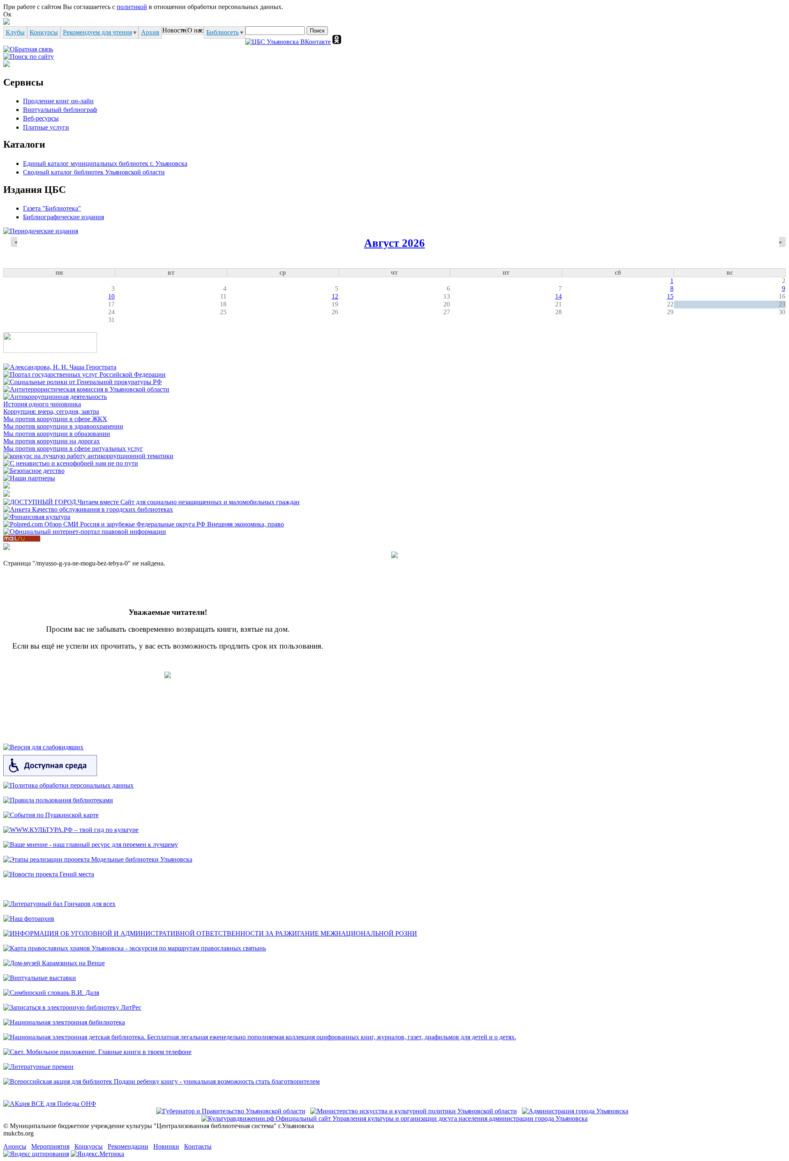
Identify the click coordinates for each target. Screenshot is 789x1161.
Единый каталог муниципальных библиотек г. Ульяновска (105, 163)
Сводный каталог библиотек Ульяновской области (94, 172)
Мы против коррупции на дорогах (51, 441)
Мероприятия (50, 1146)
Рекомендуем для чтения (97, 32)
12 (335, 296)
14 (558, 296)
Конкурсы (44, 32)
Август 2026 (394, 243)
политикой (132, 6)
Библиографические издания (63, 216)
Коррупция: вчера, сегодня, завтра (51, 411)
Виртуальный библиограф (60, 109)
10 (111, 296)
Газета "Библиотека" (52, 208)
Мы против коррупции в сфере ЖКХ (55, 418)
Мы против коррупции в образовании (56, 433)
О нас (195, 30)
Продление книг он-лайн (58, 100)
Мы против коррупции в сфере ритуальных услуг (73, 448)
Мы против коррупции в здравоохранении (63, 426)
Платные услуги (46, 127)
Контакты (198, 1146)
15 (670, 296)
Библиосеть (222, 32)
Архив (150, 32)
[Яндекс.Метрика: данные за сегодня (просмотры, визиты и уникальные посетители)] (97, 1154)
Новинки (166, 1146)
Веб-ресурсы (41, 118)
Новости (174, 30)
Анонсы (14, 1146)
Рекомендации (128, 1146)
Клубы (15, 32)
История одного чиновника (42, 404)
